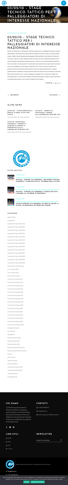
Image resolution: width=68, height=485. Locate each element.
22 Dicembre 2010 (13, 132)
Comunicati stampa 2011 (15, 279)
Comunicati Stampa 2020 (15, 305)
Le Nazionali (43, 177)
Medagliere (11, 334)
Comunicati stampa (21, 177)
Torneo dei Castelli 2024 (14, 367)
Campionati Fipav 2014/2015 (16, 227)
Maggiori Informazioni (37, 482)
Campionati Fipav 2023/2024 (16, 256)
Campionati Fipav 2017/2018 (16, 237)
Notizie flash (11, 357)
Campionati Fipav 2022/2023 (16, 253)
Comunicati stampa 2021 (15, 308)
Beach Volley (11, 217)
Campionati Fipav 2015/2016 (16, 230)
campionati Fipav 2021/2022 (16, 250)
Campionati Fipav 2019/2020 (16, 243)
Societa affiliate (12, 364)
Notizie (9, 354)
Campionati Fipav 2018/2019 (16, 240)
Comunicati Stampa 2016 (15, 292)
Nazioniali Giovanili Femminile (16, 351)
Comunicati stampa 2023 (15, 315)
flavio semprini (24, 117)
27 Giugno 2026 (20, 198)
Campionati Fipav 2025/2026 (16, 263)
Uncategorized (12, 377)
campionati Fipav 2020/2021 (16, 246)
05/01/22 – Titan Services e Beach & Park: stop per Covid (19, 112)
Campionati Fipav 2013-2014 (16, 224)
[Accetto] (66, 480)
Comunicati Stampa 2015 (15, 289)
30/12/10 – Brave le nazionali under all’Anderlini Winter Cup (47, 112)
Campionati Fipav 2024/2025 (16, 260)
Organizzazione (12, 360)
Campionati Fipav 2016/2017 (16, 233)
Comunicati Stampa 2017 (15, 295)
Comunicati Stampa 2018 (15, 299)
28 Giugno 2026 (20, 187)
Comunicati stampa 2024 (15, 318)
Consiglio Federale (13, 328)
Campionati (11, 220)
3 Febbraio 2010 (11, 33)
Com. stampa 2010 (21, 33)
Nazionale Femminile (52, 177)
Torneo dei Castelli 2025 (14, 370)
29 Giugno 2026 (20, 175)
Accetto (26, 482)
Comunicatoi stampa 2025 (33, 189)
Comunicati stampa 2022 (15, 312)
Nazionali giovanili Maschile (16, 347)
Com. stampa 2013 (13, 273)
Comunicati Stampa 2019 (15, 302)
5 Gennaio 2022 (12, 117)
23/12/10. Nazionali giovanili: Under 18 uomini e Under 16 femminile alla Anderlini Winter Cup (18, 125)
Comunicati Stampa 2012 (15, 282)
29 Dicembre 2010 (40, 117)
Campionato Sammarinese (15, 266)
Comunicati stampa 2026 (33, 177)
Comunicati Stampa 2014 (15, 286)
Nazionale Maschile (13, 341)
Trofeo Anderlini (12, 374)
